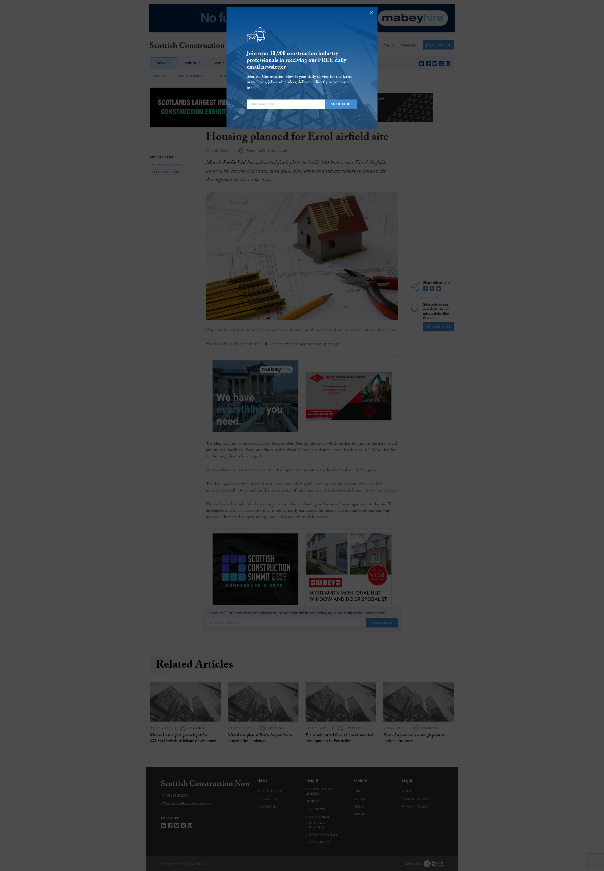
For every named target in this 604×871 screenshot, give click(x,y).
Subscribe (341, 104)
